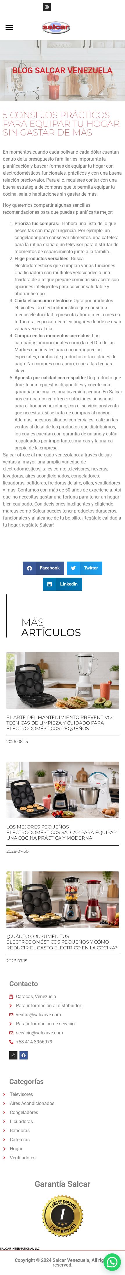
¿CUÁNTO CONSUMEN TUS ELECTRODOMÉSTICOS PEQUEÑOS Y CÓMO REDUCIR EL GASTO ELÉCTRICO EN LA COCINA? (61, 942)
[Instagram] (47, 7)
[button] (9, 27)
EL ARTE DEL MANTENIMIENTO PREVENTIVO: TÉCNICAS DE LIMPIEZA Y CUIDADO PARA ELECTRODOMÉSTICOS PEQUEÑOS (59, 723)
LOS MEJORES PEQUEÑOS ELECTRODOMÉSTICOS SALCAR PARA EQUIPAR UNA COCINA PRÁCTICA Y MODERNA (61, 832)
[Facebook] (23, 1055)
